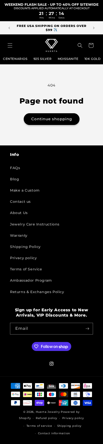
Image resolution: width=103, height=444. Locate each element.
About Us (19, 213)
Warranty (19, 235)
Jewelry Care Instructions (35, 224)
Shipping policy (69, 426)
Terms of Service (26, 269)
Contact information (54, 433)
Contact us (20, 201)
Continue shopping (51, 118)
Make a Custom (25, 190)
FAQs (15, 168)
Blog (14, 179)
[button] (10, 45)
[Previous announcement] (9, 27)
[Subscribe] (87, 328)
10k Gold (92, 59)
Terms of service (39, 426)
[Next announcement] (93, 27)
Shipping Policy (25, 246)
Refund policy (46, 418)
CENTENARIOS (15, 59)
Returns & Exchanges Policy (37, 292)
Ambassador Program (31, 280)
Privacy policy (23, 258)
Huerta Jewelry (48, 412)
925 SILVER (43, 59)
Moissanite (68, 59)
